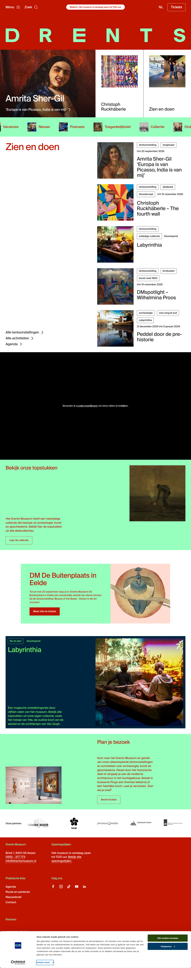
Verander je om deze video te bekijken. (95, 405)
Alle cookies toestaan (167, 938)
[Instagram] (61, 886)
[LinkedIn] (84, 886)
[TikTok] (68, 886)
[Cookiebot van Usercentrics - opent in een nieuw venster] (18, 962)
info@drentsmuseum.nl (21, 861)
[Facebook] (53, 886)
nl (161, 7)
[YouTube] (76, 886)
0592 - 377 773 (15, 857)
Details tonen (43, 962)
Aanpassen (166, 946)
